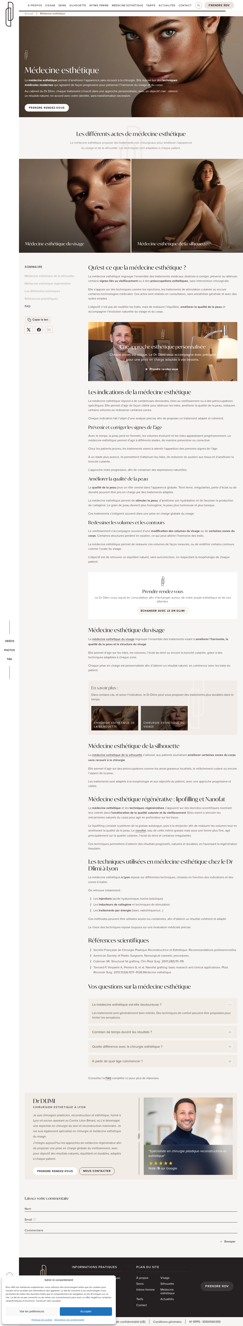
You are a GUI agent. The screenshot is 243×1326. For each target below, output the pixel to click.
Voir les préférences (32, 1311)
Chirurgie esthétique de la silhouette (114, 725)
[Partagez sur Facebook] (39, 330)
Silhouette (167, 1283)
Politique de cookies (42, 1319)
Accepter (86, 1311)
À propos (142, 1277)
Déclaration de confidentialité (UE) (122, 1321)
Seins (140, 1283)
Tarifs (139, 1299)
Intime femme (145, 1289)
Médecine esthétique (167, 1291)
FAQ (108, 1078)
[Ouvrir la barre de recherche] (198, 5)
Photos (9, 650)
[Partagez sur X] (29, 330)
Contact (141, 1305)
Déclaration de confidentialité (69, 1319)
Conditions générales (167, 1321)
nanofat (140, 830)
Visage (165, 1277)
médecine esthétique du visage (113, 639)
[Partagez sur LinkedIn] (49, 329)
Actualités (167, 1299)
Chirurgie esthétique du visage (164, 725)
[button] (219, 5)
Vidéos (9, 641)
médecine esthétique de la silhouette (117, 755)
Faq (9, 659)
